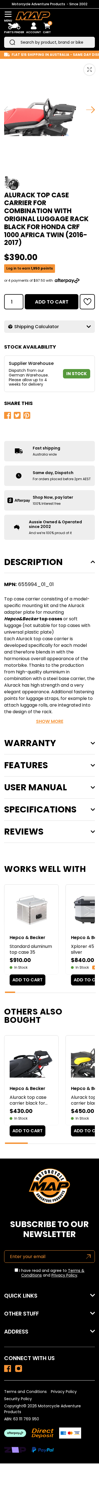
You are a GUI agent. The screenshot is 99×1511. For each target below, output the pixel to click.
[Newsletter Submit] (88, 1256)
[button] (87, 301)
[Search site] (12, 42)
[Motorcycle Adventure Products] (33, 16)
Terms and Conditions (25, 1391)
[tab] (10, 992)
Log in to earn (29, 268)
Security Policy (18, 1399)
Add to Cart (51, 301)
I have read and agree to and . (51, 1273)
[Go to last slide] (8, 109)
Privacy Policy (64, 1275)
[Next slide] (90, 109)
